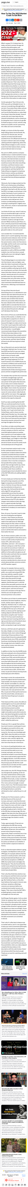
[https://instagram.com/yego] (9, 1185)
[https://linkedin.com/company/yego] (12, 1185)
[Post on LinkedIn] (12, 20)
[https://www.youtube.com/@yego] (18, 1185)
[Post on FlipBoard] (18, 20)
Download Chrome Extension (15, 10)
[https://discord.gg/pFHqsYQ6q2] (25, 1185)
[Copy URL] (21, 20)
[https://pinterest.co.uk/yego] (15, 1185)
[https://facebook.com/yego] (3, 1185)
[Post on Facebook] (7, 20)
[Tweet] (10, 20)
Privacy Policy (24, 1175)
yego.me (5, 2)
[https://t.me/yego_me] (22, 1185)
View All (24, 973)
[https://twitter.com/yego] (6, 1185)
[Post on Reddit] (15, 20)
